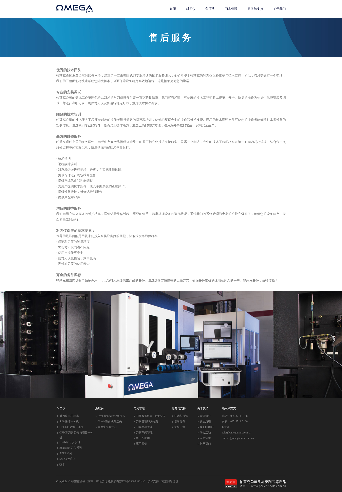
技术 (62, 464)
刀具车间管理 (144, 432)
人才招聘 (205, 438)
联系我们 (205, 443)
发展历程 (205, 421)
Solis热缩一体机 (69, 421)
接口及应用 (143, 438)
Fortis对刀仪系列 (69, 442)
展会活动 (205, 432)
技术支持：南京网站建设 (161, 481)
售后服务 (179, 421)
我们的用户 (207, 427)
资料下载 (179, 427)
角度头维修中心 (107, 427)
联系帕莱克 (229, 408)
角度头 (99, 408)
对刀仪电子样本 (69, 415)
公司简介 (205, 415)
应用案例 (141, 443)
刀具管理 (139, 408)
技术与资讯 (181, 415)
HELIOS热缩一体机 (71, 427)
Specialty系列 (67, 458)
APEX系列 (65, 453)
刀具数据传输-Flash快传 (150, 415)
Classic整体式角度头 (110, 421)
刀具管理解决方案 (147, 421)
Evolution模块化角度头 (111, 415)
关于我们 (202, 408)
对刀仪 (61, 408)
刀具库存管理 (144, 427)
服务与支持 (179, 408)
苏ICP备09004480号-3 (132, 481)
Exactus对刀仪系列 (70, 447)
